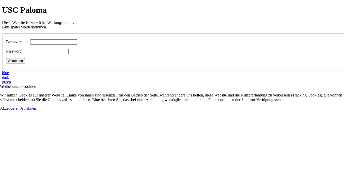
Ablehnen (28, 108)
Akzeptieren (10, 108)
